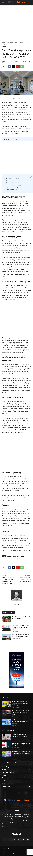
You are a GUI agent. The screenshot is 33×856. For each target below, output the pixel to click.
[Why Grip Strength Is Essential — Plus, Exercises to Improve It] (6, 637)
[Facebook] (9, 66)
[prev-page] (3, 643)
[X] (13, 66)
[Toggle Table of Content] (31, 176)
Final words (9, 191)
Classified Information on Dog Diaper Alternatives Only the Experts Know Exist (20, 627)
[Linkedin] (19, 839)
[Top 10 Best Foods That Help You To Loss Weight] (6, 619)
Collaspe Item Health (11, 42)
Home (3, 42)
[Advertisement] (16, 22)
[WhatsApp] (22, 66)
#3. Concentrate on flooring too (13, 183)
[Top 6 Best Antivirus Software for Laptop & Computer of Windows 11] (6, 713)
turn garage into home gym (10, 558)
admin (7, 61)
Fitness (20, 42)
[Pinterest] (18, 66)
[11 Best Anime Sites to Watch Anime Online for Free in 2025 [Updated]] (6, 704)
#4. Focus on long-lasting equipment (14, 185)
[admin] (3, 62)
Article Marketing (4, 629)
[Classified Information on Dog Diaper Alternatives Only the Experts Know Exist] (6, 628)
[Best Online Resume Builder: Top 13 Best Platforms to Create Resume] (6, 722)
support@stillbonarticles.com (17, 827)
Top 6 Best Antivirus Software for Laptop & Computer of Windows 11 (20, 712)
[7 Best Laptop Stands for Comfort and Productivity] (6, 737)
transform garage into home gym (15, 556)
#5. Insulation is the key (11, 187)
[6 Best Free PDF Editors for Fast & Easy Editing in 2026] (6, 745)
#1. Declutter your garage (11, 178)
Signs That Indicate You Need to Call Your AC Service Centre (24, 579)
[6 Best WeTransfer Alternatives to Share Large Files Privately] (6, 754)
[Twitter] (10, 839)
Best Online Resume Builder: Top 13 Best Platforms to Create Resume (21, 721)
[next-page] (6, 643)
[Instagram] (23, 839)
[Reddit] (28, 839)
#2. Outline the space (10, 181)
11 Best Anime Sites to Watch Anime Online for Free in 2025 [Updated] (20, 703)
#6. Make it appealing (10, 189)
